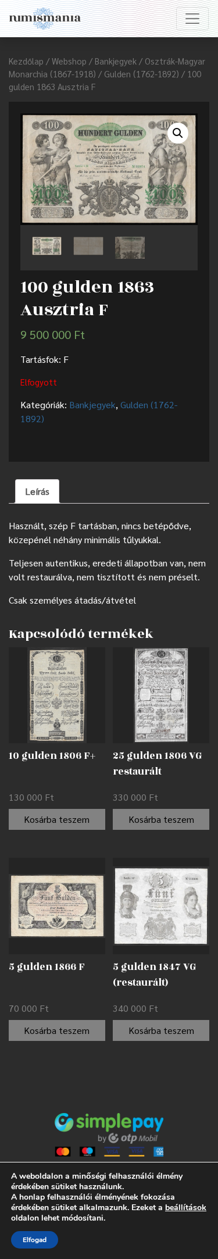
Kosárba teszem (57, 819)
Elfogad (35, 1239)
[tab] (37, 491)
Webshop (69, 60)
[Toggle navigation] (192, 18)
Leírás (37, 491)
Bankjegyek (116, 60)
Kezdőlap (26, 60)
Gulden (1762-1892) (141, 73)
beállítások (185, 1208)
